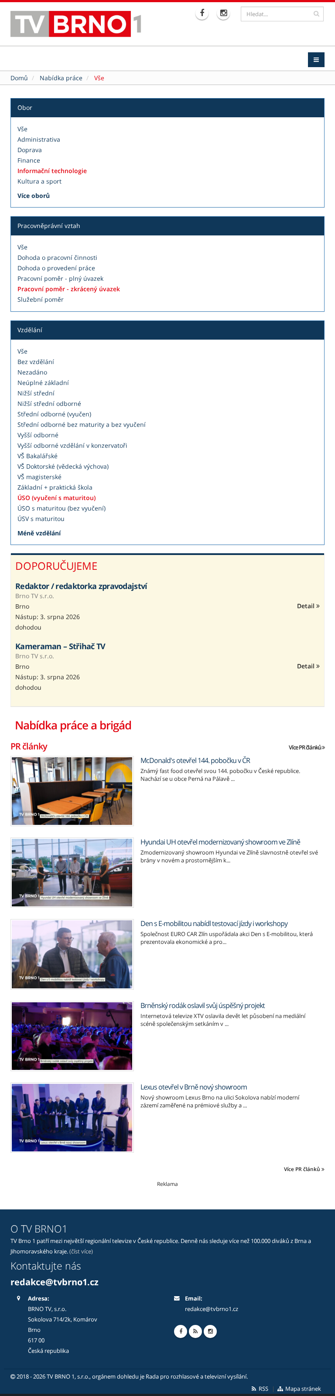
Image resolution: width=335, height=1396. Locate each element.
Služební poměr (40, 299)
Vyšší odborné (37, 435)
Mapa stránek (302, 1389)
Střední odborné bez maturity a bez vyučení (81, 424)
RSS (262, 1389)
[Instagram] (224, 13)
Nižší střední (36, 393)
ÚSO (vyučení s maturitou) (56, 498)
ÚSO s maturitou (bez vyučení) (61, 508)
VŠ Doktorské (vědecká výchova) (63, 466)
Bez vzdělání (35, 362)
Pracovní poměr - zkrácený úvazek (68, 289)
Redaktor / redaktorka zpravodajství (81, 586)
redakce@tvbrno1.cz (211, 1309)
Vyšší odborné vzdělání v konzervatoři (72, 445)
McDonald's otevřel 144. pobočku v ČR (195, 760)
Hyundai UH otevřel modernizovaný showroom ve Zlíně (220, 842)
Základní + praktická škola (54, 487)
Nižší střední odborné (49, 403)
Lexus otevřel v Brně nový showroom (193, 1087)
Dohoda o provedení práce (56, 268)
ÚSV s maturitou (41, 518)
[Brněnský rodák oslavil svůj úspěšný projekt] (72, 1036)
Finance (28, 160)
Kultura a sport (39, 181)
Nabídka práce (61, 78)
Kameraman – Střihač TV (60, 646)
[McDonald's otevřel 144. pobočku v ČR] (72, 791)
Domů (19, 78)
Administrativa (38, 139)
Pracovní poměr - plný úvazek (60, 278)
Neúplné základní (43, 382)
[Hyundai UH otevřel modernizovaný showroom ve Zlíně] (72, 872)
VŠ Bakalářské (37, 456)
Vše (22, 129)
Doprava (29, 150)
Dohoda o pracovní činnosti (57, 257)
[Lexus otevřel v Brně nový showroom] (72, 1117)
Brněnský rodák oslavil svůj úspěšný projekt (202, 1005)
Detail (306, 606)
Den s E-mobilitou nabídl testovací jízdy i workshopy (213, 923)
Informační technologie (52, 171)
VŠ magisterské (39, 477)
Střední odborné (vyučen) (54, 414)
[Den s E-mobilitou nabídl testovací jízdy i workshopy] (72, 954)
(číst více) (81, 1251)
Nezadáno (32, 372)
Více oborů (33, 195)
